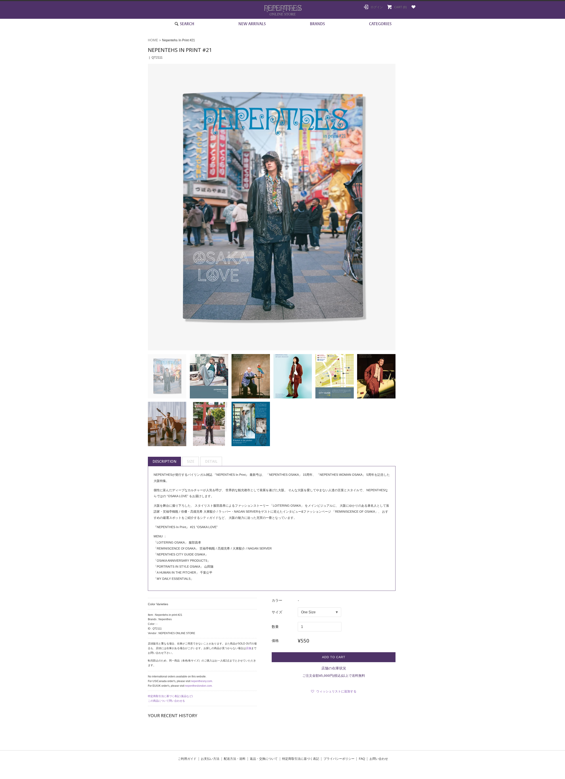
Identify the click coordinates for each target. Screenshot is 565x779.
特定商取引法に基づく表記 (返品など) (170, 696)
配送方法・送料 (234, 758)
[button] (333, 691)
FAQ (362, 758)
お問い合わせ (378, 758)
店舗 (248, 648)
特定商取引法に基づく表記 (300, 758)
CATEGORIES (380, 23)
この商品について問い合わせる (166, 700)
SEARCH (186, 23)
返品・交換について (264, 758)
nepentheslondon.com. (199, 685)
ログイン (376, 7)
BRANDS (317, 23)
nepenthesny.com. (202, 681)
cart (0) (400, 7)
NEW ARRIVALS (252, 23)
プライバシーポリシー (339, 758)
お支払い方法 (210, 758)
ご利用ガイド (187, 758)
